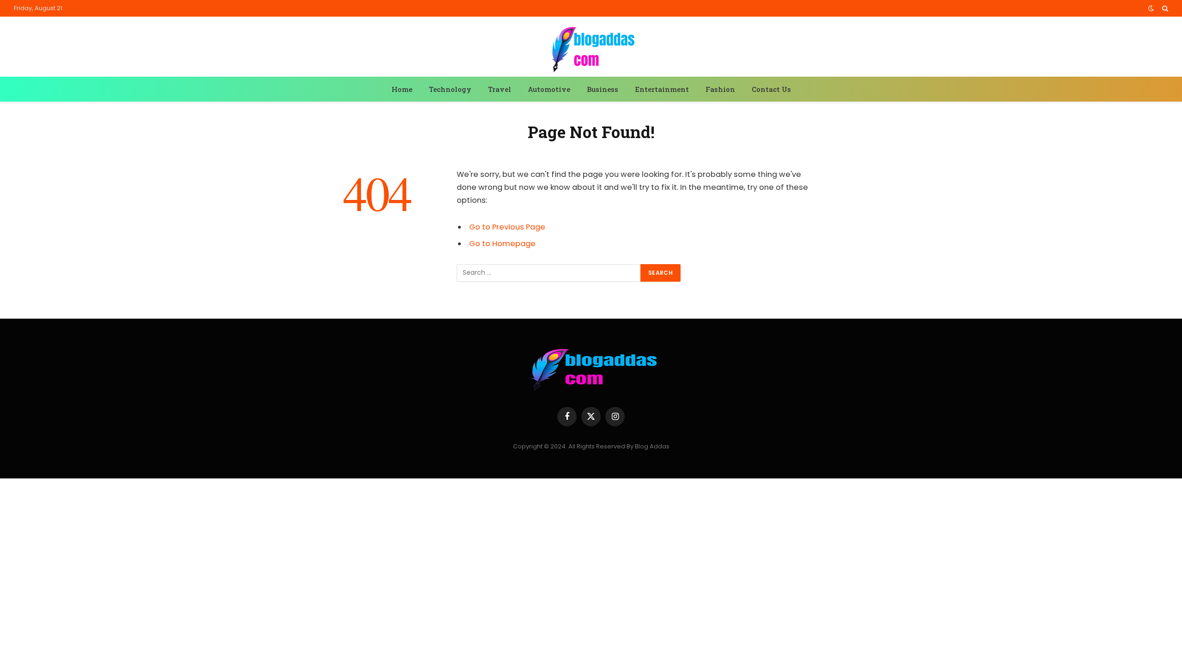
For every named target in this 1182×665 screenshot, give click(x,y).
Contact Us (771, 89)
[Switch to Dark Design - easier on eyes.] (1151, 8)
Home (402, 89)
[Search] (1164, 8)
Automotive (549, 89)
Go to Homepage (502, 243)
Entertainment (662, 89)
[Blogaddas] (591, 48)
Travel (499, 89)
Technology (450, 89)
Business (602, 89)
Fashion (720, 89)
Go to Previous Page (507, 227)
